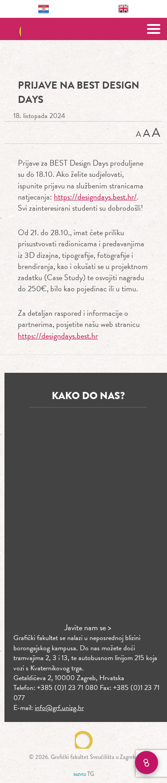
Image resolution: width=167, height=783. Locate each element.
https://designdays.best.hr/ (95, 197)
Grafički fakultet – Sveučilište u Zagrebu (83, 29)
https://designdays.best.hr (58, 336)
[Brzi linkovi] (146, 762)
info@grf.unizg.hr (59, 707)
